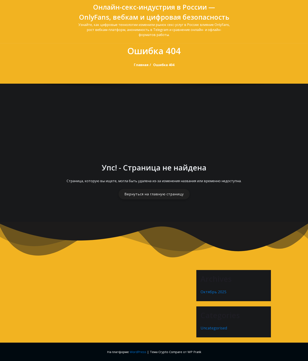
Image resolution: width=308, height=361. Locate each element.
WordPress (138, 352)
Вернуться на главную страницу (154, 194)
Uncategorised (214, 327)
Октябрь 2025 (213, 291)
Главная (141, 65)
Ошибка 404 (163, 65)
